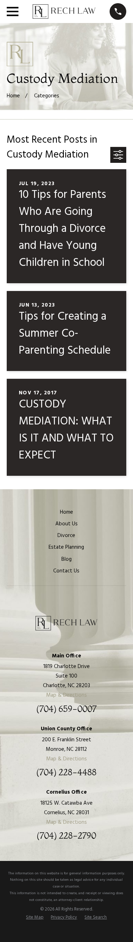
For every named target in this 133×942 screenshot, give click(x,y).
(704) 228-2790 (66, 836)
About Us (66, 524)
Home (66, 512)
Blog (66, 559)
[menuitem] (34, 918)
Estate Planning (66, 547)
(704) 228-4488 (66, 772)
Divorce (66, 535)
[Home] (64, 11)
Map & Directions (66, 695)
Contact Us (66, 571)
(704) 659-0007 (66, 709)
